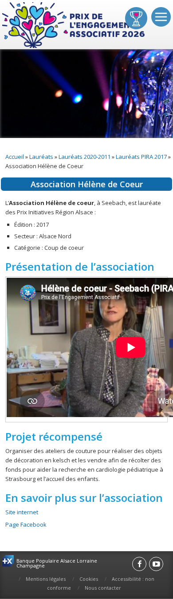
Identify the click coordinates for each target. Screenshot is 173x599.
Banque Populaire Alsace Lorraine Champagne (56, 563)
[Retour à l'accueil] (74, 25)
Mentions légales (46, 578)
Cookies (88, 578)
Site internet (21, 512)
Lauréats (41, 157)
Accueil (14, 157)
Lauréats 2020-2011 (84, 157)
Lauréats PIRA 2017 (141, 157)
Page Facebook (26, 524)
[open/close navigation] (161, 17)
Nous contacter (103, 587)
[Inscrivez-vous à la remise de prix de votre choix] (136, 18)
